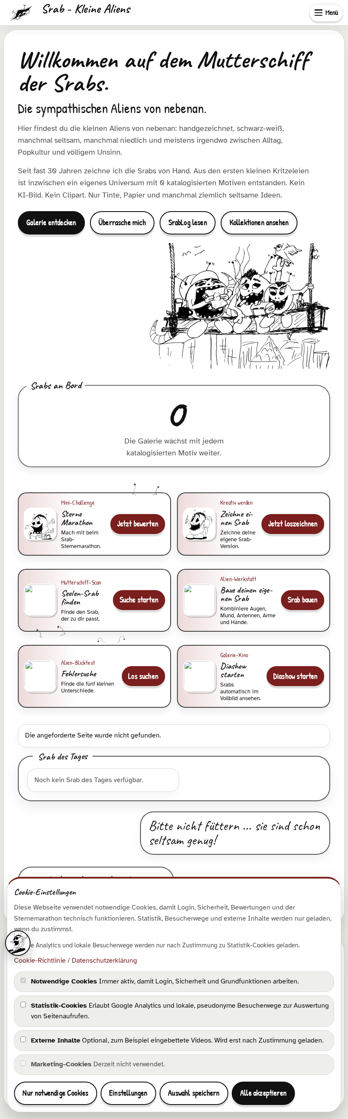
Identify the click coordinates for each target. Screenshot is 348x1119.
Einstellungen (128, 1093)
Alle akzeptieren (263, 1093)
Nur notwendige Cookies (55, 1093)
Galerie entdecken (51, 222)
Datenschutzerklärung (104, 960)
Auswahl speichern (193, 1093)
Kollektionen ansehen (259, 222)
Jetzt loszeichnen (293, 523)
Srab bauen (303, 599)
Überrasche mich (122, 222)
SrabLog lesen (187, 222)
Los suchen (143, 676)
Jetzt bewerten (138, 523)
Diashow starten (295, 676)
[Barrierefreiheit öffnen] (18, 943)
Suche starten (139, 599)
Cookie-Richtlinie (40, 960)
